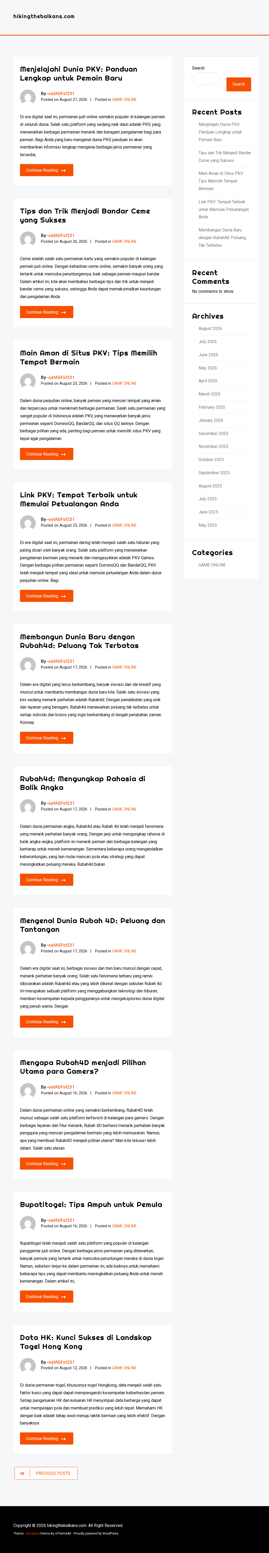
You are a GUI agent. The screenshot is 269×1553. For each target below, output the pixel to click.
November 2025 (213, 446)
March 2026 (209, 394)
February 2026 (212, 407)
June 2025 (208, 512)
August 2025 (210, 485)
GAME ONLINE (124, 99)
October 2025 (211, 459)
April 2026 (208, 380)
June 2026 (208, 354)
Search (198, 68)
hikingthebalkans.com (44, 16)
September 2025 (214, 472)
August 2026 (210, 328)
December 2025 (213, 433)
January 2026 (211, 420)
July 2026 (208, 341)
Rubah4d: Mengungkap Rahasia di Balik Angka (83, 783)
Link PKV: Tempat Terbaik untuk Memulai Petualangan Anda (79, 499)
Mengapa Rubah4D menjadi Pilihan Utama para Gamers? (83, 1067)
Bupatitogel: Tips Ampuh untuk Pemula (91, 1204)
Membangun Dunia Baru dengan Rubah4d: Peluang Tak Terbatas (79, 641)
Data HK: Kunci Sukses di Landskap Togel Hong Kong (86, 1342)
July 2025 (208, 498)
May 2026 (208, 367)
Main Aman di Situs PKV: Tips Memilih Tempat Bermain (88, 357)
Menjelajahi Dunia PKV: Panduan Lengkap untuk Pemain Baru (78, 73)
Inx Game (33, 1533)
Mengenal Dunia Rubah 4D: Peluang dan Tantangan (92, 925)
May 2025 (208, 525)
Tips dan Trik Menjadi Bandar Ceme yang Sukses (85, 215)
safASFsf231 (62, 93)
